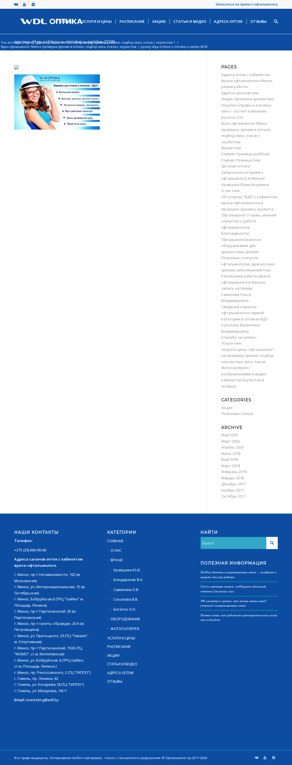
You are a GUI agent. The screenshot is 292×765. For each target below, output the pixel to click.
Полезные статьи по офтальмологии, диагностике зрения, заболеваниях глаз (248, 264)
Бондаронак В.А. (128, 579)
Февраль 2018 (234, 471)
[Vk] (16, 4)
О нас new (230, 190)
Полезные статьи (237, 413)
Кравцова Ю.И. (127, 569)
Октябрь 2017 (233, 496)
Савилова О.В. (126, 589)
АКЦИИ (113, 655)
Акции (226, 407)
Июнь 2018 (230, 453)
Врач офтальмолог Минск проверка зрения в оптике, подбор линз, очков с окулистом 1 (106, 42)
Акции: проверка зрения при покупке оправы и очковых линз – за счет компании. (247, 105)
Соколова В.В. (125, 599)
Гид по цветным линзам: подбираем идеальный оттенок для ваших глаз (233, 588)
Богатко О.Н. (232, 117)
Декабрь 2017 (233, 483)
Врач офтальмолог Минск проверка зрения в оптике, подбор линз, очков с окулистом (68, 46)
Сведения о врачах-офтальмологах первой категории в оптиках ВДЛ (244, 313)
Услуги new (231, 343)
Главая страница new (240, 160)
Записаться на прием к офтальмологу (247, 4)
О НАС (116, 550)
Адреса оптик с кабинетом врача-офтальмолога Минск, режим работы (247, 80)
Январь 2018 (232, 477)
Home (28, 42)
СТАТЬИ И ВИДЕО (122, 663)
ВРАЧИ (117, 559)
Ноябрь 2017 (232, 490)
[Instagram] (33, 4)
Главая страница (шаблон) (245, 153)
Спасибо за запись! (238, 337)
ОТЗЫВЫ (114, 681)
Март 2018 (230, 465)
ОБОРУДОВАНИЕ (125, 618)
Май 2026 (229, 434)
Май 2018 (229, 459)
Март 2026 (230, 441)
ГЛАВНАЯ (115, 540)
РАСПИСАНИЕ (119, 646)
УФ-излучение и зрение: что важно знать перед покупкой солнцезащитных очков (233, 603)
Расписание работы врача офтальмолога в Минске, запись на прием (245, 282)
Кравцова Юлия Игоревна (245, 184)
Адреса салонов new (240, 92)
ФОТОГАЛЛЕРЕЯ (125, 628)
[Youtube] (24, 4)
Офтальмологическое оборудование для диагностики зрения (241, 245)
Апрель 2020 (232, 447)
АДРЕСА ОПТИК (120, 672)
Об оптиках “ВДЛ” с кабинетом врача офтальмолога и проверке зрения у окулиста (249, 203)
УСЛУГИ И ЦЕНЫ (121, 638)
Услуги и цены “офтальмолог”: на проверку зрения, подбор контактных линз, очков (248, 355)
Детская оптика (235, 166)
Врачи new (231, 147)
